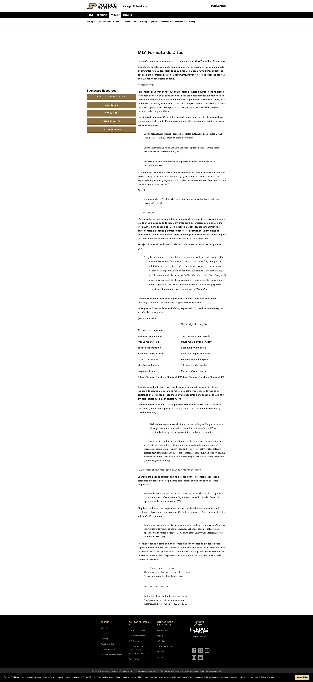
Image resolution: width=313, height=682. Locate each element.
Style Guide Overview (111, 96)
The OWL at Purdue (163, 671)
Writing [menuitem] (90, 21)
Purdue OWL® (218, 6)
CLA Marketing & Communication (136, 647)
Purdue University (180, 671)
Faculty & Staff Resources (139, 653)
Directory (104, 638)
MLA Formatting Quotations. (210, 61)
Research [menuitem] (127, 14)
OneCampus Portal (164, 646)
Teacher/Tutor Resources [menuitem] (172, 21)
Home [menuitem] (91, 14)
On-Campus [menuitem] (102, 14)
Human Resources (108, 649)
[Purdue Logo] (102, 6)
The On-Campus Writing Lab (145, 671)
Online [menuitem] (116, 14)
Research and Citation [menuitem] (109, 21)
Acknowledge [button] (302, 677)
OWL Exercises (111, 129)
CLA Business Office (137, 635)
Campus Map (106, 627)
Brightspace (161, 635)
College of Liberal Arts (135, 6)
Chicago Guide (111, 121)
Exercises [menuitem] (129, 21)
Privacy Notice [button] (267, 677)
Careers (104, 633)
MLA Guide (111, 105)
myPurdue (160, 641)
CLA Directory (134, 641)
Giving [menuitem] (192, 21)
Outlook (159, 657)
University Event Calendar (111, 654)
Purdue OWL (134, 658)
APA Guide (111, 113)
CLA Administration (137, 630)
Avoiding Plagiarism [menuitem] (148, 21)
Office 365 (160, 651)
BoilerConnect (162, 630)
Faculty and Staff (107, 644)
